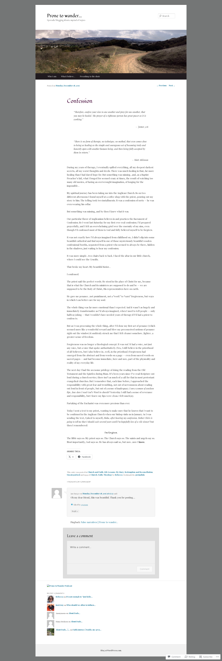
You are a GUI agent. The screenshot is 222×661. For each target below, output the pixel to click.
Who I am (52, 76)
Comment (144, 569)
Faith (100, 475)
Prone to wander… (64, 16)
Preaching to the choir (90, 76)
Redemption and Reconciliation (139, 472)
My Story (120, 472)
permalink (140, 475)
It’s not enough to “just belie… (79, 597)
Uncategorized (73, 475)
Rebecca (118, 475)
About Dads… (74, 613)
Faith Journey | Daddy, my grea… (87, 629)
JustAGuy (60, 605)
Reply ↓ (75, 511)
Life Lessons (109, 472)
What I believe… (68, 76)
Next (172, 85)
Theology (108, 475)
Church (93, 475)
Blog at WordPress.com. (111, 650)
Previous (162, 85)
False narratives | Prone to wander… (99, 522)
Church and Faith (95, 472)
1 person (84, 504)
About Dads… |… (63, 629)
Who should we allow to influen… (81, 605)
